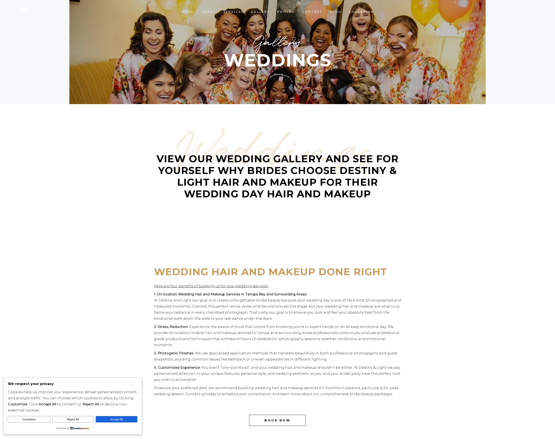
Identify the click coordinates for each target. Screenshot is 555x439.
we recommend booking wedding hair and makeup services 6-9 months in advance (284, 388)
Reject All (73, 419)
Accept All (116, 419)
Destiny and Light (175, 300)
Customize (29, 419)
